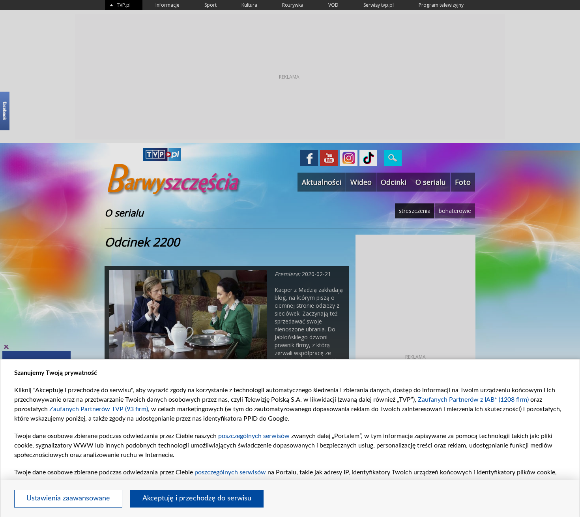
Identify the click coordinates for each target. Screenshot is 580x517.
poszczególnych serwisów (254, 436)
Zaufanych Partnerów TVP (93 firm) (98, 409)
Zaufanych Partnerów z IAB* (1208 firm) (473, 400)
